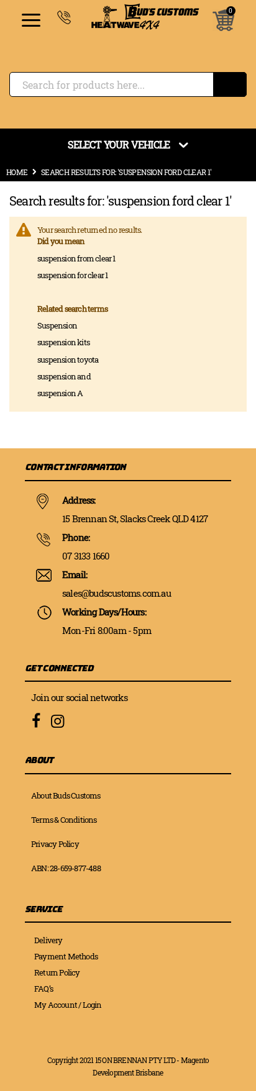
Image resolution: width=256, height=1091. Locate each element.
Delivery (48, 940)
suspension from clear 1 (76, 258)
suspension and (64, 376)
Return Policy (57, 972)
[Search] (230, 84)
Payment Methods (66, 956)
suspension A (60, 393)
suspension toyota (67, 359)
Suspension (57, 325)
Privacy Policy (55, 843)
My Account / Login (68, 1004)
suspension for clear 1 (72, 275)
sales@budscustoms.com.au (116, 593)
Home (17, 172)
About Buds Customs (66, 795)
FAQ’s (43, 988)
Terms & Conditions (64, 819)
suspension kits (63, 342)
